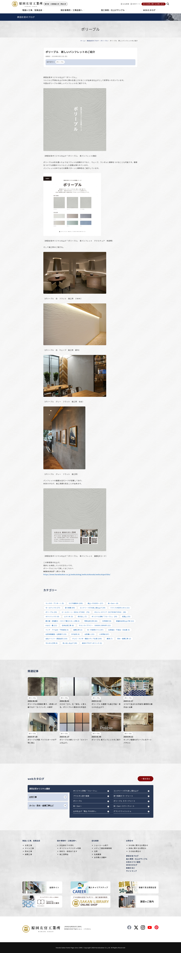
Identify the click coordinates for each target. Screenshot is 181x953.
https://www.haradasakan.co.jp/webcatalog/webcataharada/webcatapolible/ (76, 574)
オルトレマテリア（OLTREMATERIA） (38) (110, 612)
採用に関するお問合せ (137, 848)
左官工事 (28, 845)
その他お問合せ (135, 851)
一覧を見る (145, 778)
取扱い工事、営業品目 (31, 840)
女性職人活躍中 (100, 857)
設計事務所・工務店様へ (67, 840)
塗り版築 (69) (70, 608)
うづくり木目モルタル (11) (120, 608)
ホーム (82, 41)
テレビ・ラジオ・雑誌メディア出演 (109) (87, 639)
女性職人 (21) (89, 634)
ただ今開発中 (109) (76, 603)
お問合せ (129, 840)
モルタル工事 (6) (52, 643)
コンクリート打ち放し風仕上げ (126, 790)
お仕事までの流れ (66, 845)
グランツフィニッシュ (122, 811)
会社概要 (95, 840)
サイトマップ (131, 871)
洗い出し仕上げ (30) (70, 643)
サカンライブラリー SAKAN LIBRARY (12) (95, 625)
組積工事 (28, 854)
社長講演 (97, 854)
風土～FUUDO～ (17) (95, 603)
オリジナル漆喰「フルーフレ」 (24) (104, 616)
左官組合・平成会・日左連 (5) (119, 630)
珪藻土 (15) (126, 616)
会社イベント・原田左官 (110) (56, 639)
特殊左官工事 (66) (90, 621)
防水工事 (28, 851)
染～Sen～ (77, 806)
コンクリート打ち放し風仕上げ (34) (92, 608)
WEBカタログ (131, 865)
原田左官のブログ (93, 41)
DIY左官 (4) (75, 634)
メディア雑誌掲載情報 (103, 848)
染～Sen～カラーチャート (124, 806)
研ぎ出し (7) (82, 616)
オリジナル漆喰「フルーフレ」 (85, 790)
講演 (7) (109, 639)
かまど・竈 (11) (51, 625)
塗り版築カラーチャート (123, 796)
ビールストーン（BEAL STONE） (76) (75, 612)
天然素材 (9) (106, 621)
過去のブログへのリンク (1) (92, 643)
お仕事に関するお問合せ (138, 845)
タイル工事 (29, 848)
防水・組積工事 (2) (124, 639)
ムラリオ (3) (68, 616)
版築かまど (130, 868)
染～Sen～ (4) (113, 603)
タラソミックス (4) (52, 616)
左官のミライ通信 (133, 862)
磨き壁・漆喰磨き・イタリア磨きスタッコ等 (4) (63, 621)
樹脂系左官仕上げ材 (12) (125, 621)
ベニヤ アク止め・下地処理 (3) (57, 630)
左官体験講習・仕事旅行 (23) (56, 634)
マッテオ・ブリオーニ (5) (55, 603)
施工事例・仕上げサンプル (136, 859)
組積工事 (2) (77, 630)
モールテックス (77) (53, 608)
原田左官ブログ (132, 856)
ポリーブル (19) (51, 612)
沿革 (96, 851)
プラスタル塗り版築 (81, 796)
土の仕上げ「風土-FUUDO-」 (85, 811)
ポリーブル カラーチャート (124, 801)
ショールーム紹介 (101, 845)
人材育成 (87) (104, 634)
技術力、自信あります (68, 851)
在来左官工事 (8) (68, 625)
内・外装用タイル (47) (95, 630)
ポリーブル (104, 41)
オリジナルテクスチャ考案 (70, 848)
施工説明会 (63, 854)
